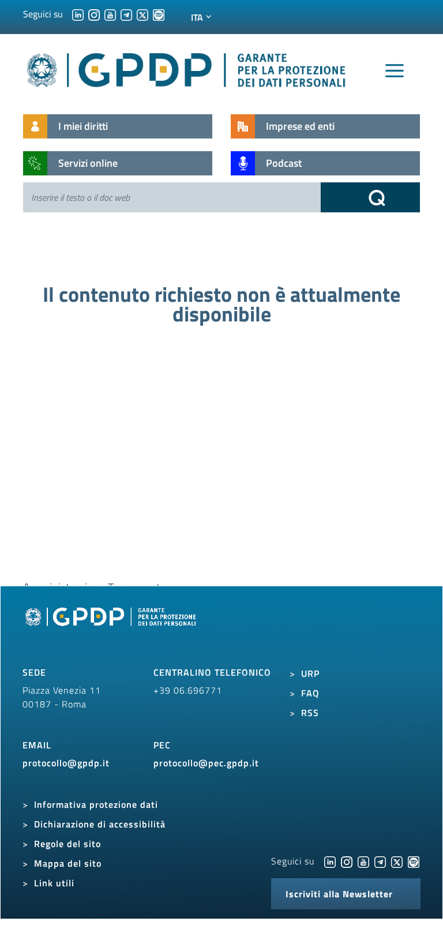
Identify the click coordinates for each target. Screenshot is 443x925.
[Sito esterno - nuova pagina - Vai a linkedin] (330, 861)
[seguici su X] (142, 14)
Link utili (54, 883)
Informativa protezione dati (96, 804)
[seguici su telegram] (126, 14)
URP (310, 673)
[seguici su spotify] (158, 14)
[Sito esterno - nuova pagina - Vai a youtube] (363, 861)
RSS (310, 713)
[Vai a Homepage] (111, 629)
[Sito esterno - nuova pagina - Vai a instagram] (346, 861)
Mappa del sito (68, 863)
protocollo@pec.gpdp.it (206, 763)
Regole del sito (67, 844)
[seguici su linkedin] (78, 14)
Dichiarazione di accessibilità (100, 824)
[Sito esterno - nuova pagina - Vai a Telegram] (380, 861)
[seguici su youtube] (110, 14)
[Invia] (370, 197)
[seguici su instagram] (94, 14)
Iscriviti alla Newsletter (339, 894)
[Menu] (394, 71)
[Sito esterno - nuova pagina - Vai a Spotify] (413, 861)
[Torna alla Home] (186, 68)
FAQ (310, 693)
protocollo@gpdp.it (66, 763)
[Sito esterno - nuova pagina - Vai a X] (397, 861)
